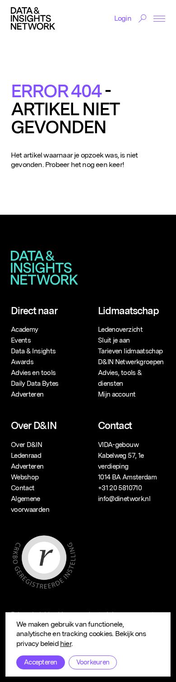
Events (21, 340)
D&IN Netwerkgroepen (131, 362)
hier (65, 643)
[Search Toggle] (142, 18)
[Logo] (33, 18)
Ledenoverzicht (120, 329)
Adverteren (27, 394)
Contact (22, 488)
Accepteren (40, 662)
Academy (24, 329)
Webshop (24, 477)
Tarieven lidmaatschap (130, 351)
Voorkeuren (93, 662)
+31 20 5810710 (120, 488)
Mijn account (116, 394)
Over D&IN (26, 445)
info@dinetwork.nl (124, 499)
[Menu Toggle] (159, 19)
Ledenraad (26, 456)
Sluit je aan (114, 340)
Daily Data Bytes (35, 383)
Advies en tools (33, 373)
